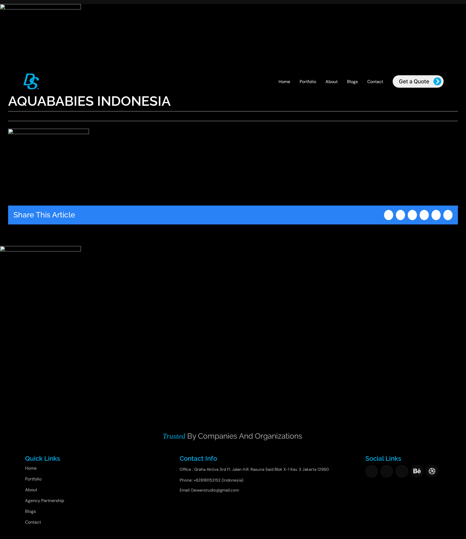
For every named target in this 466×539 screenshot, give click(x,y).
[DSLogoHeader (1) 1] (31, 74)
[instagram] (387, 471)
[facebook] (371, 471)
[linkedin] (402, 471)
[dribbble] (432, 471)
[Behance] (417, 471)
